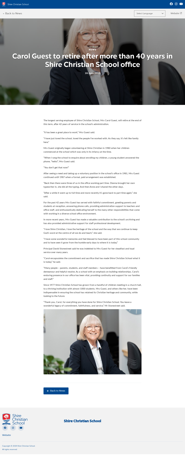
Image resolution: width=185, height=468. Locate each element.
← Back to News (12, 13)
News (92, 50)
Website (175, 13)
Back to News (57, 391)
